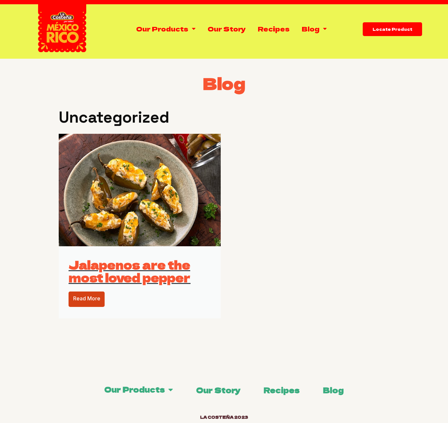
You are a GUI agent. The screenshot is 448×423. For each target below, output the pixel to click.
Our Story (227, 28)
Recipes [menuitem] (282, 389)
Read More (86, 298)
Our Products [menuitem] (134, 389)
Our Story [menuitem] (218, 389)
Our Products (162, 28)
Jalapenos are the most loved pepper (130, 271)
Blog (310, 28)
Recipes (274, 28)
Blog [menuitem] (333, 389)
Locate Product (392, 29)
